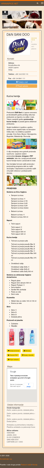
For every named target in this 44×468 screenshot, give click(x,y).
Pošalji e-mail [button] (23, 82)
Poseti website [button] (22, 86)
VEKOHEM (10, 433)
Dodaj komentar (14, 351)
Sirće (8, 416)
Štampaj (27, 351)
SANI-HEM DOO (13, 439)
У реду (28, 385)
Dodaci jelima (11, 421)
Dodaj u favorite (28, 355)
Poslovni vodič (26, 464)
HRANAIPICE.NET (9, 3)
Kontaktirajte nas (6, 459)
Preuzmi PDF (13, 355)
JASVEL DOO (11, 435)
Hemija (34, 464)
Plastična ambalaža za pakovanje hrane (21, 427)
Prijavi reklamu (14, 359)
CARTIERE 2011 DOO (15, 442)
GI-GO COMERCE (13, 437)
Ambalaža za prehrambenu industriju (20, 425)
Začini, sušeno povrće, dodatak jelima (20, 410)
